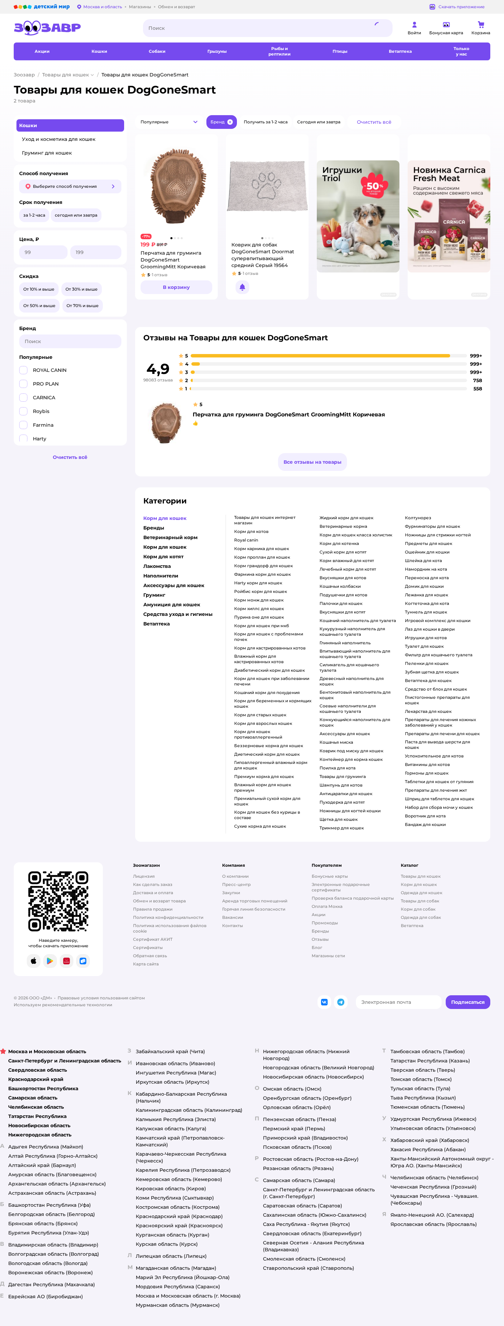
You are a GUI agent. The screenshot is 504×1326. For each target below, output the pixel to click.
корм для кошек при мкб (261, 625)
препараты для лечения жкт (436, 790)
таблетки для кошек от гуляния (439, 781)
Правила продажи (152, 909)
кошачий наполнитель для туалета (358, 620)
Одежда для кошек (421, 892)
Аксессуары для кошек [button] (173, 585)
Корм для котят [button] (163, 556)
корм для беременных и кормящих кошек (272, 703)
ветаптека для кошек (428, 680)
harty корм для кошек (258, 582)
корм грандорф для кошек (263, 565)
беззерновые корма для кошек (268, 745)
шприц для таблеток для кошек (439, 798)
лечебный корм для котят (348, 569)
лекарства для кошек (428, 711)
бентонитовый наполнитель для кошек (355, 695)
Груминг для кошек (47, 153)
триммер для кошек (342, 827)
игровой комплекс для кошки (437, 620)
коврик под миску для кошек (351, 750)
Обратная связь (150, 955)
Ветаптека (412, 925)
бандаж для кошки (425, 824)
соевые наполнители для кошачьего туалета (348, 708)
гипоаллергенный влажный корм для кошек (271, 765)
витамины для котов (427, 764)
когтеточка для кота (427, 603)
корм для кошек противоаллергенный (258, 734)
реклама (388, 294)
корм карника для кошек (261, 548)
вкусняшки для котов (343, 577)
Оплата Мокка (327, 906)
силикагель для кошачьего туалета (349, 667)
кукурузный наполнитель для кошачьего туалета (352, 631)
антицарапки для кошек (346, 793)
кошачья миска (336, 742)
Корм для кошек (419, 884)
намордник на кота (426, 569)
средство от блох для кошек (436, 689)
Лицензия (144, 876)
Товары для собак (420, 900)
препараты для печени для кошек (442, 733)
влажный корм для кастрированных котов (259, 659)
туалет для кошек (424, 646)
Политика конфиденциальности (168, 917)
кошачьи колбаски (340, 586)
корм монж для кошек (259, 600)
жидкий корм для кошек (346, 517)
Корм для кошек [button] (165, 518)
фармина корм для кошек (262, 574)
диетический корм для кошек (267, 754)
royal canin (246, 540)
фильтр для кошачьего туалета (438, 654)
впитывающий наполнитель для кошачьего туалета (355, 653)
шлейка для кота (423, 560)
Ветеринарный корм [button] (170, 537)
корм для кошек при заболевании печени (271, 681)
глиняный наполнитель (345, 642)
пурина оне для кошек (259, 617)
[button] (169, 122)
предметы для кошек (428, 543)
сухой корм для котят (343, 552)
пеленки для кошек (426, 663)
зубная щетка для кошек (432, 671)
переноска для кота (427, 577)
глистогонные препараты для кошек (437, 700)
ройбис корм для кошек (260, 591)
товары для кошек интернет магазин (265, 520)
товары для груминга (343, 776)
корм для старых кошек (260, 714)
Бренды (320, 931)
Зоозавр (24, 75)
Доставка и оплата (153, 892)
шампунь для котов (341, 785)
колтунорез (418, 517)
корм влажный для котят (347, 560)
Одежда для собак (421, 917)
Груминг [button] (154, 595)
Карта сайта (146, 963)
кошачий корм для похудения (267, 692)
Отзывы (320, 939)
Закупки (231, 892)
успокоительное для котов (434, 755)
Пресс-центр (236, 884)
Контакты (232, 925)
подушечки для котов (343, 594)
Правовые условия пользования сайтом (101, 997)
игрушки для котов (426, 637)
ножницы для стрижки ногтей (438, 534)
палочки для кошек (341, 603)
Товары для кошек (65, 75)
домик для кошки (424, 586)
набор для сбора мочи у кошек (439, 807)
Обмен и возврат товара (159, 900)
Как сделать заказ (152, 884)
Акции (318, 914)
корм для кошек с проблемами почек (268, 636)
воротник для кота (425, 815)
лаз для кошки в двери (430, 629)
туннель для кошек (426, 612)
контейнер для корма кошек (351, 759)
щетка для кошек (339, 819)
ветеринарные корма (343, 526)
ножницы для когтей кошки (350, 810)
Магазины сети (328, 955)
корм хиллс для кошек (259, 608)
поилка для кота (338, 767)
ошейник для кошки (427, 552)
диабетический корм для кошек (269, 670)
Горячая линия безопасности (253, 909)
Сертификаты (148, 947)
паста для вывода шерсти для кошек (437, 744)
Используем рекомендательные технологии (63, 1004)
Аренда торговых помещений (254, 900)
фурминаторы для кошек (432, 526)
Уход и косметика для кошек (58, 139)
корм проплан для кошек (262, 557)
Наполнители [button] (160, 576)
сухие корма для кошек (260, 826)
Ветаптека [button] (156, 624)
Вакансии (232, 917)
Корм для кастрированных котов (269, 647)
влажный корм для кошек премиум (262, 787)
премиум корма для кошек (264, 776)
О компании (235, 876)
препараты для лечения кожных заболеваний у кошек (440, 722)
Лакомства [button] (157, 566)
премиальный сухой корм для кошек (267, 801)
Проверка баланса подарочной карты (353, 898)
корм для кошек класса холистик (356, 534)
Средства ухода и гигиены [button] (178, 614)
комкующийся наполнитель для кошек (355, 722)
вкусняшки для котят (342, 612)
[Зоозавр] (73, 28)
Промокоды (325, 922)
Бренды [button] (153, 528)
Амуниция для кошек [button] (171, 604)
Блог (317, 947)
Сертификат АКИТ (152, 939)
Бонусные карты (330, 876)
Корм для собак (418, 909)
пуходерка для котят (342, 802)
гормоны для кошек (426, 773)
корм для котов (251, 531)
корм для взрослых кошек (263, 723)
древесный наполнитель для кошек (352, 681)
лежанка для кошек (426, 594)
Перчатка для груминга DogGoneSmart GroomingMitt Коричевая (289, 414)
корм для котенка (339, 543)
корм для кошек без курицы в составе (267, 815)
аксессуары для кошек (345, 733)
